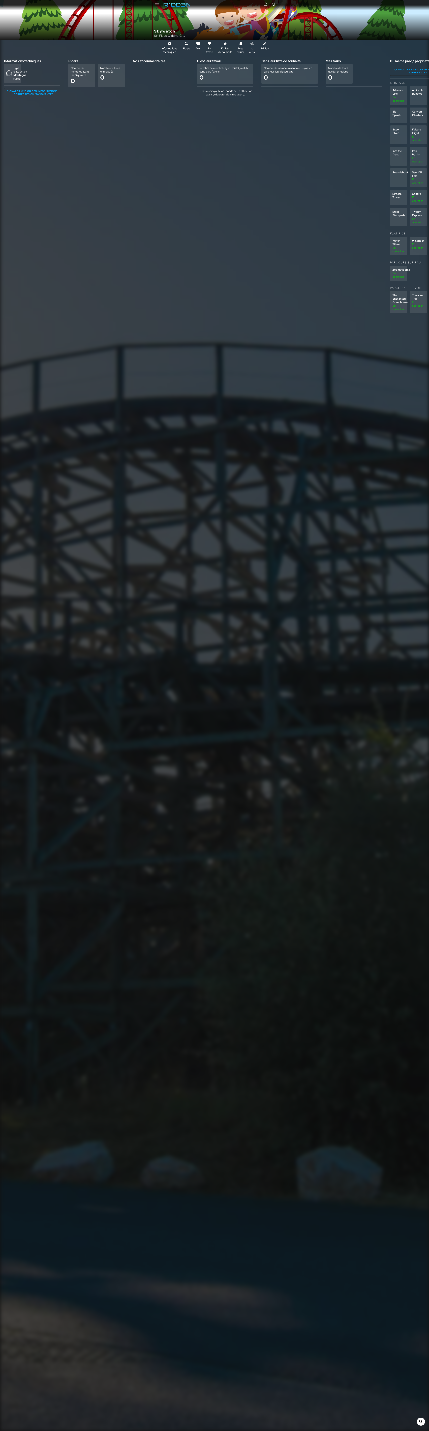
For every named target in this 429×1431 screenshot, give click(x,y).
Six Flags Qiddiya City (169, 36)
